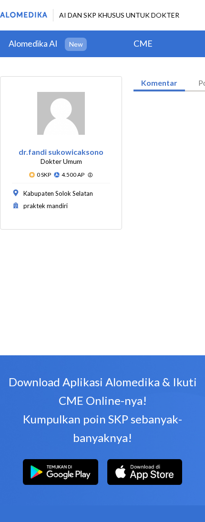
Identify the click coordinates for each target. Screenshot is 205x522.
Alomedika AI (33, 43)
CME (143, 43)
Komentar (159, 82)
